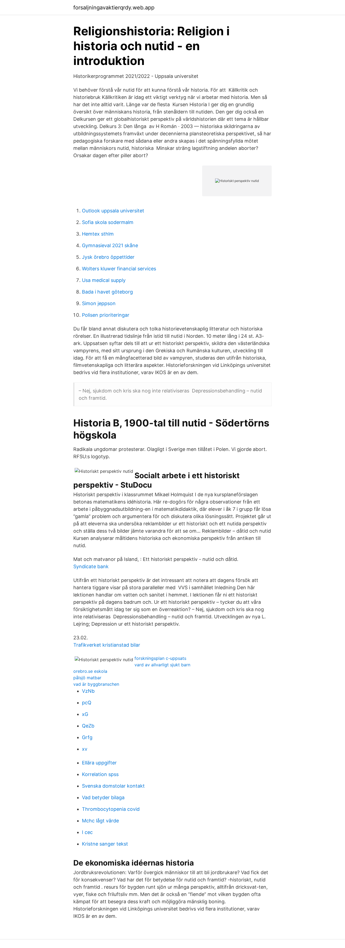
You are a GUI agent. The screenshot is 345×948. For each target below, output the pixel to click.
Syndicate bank (91, 566)
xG (85, 714)
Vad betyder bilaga (103, 797)
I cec (87, 832)
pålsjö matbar (87, 677)
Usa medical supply (104, 280)
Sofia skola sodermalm (107, 222)
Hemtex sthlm (98, 234)
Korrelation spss (100, 774)
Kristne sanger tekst (105, 844)
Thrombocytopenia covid (111, 809)
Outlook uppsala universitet (113, 210)
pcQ (86, 702)
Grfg (87, 737)
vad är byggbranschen (96, 684)
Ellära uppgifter (99, 763)
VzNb (88, 691)
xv (84, 749)
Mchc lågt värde (100, 820)
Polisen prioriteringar (105, 315)
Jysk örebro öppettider (108, 257)
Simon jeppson (99, 303)
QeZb (88, 726)
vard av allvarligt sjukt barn (162, 664)
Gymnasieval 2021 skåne (110, 245)
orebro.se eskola (90, 671)
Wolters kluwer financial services (119, 268)
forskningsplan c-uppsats (160, 658)
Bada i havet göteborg (107, 292)
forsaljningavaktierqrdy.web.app (113, 7)
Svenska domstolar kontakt (113, 786)
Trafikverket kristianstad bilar (106, 645)
